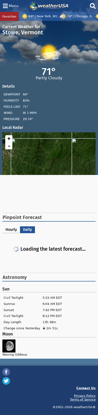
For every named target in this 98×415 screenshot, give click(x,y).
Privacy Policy (85, 395)
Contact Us (86, 387)
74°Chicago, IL (79, 16)
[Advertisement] (49, 194)
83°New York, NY (43, 16)
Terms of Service (83, 399)
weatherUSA (49, 5)
